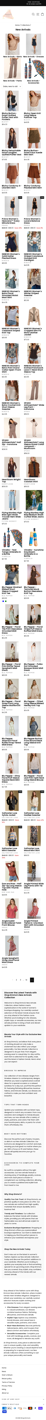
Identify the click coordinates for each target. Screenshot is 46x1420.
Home (17, 25)
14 (26, 980)
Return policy (7, 1379)
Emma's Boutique (10, 1404)
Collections (25, 25)
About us (5, 1393)
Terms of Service (8, 1382)
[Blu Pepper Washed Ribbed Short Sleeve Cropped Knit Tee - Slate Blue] (3, 601)
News (4, 1371)
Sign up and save (11, 1399)
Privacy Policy (7, 1386)
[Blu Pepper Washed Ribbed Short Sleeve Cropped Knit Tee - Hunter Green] (6, 601)
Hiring (4, 1389)
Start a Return (7, 1375)
